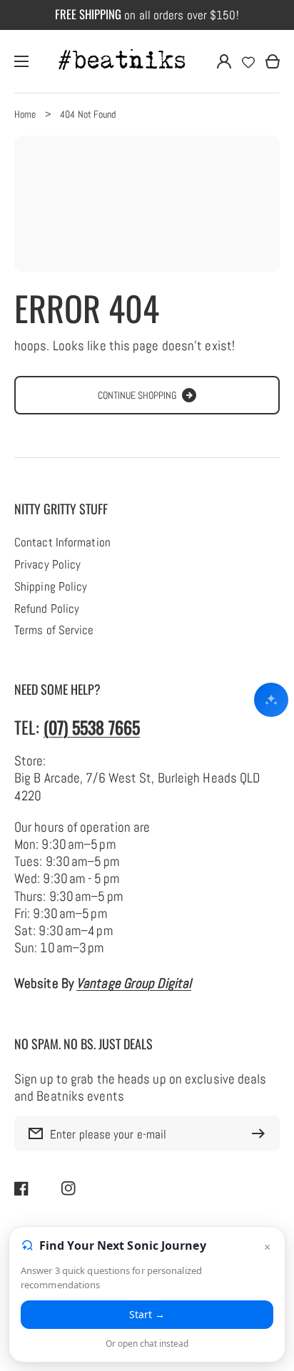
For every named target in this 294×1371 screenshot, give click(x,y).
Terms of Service (54, 630)
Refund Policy (46, 609)
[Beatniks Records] (123, 61)
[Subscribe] (262, 1133)
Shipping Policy (50, 587)
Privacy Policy (47, 565)
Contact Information (62, 543)
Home (25, 114)
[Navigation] (21, 61)
